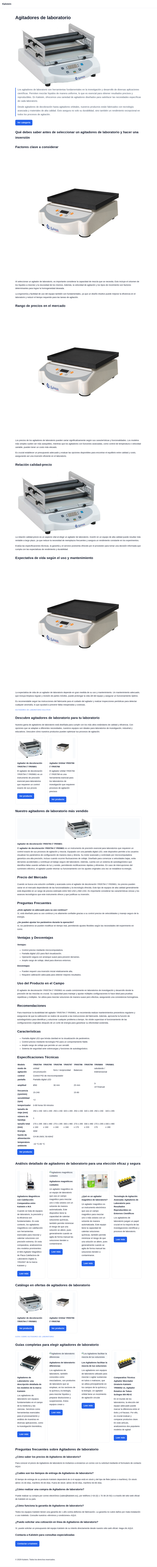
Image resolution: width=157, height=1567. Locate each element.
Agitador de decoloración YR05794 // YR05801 (39, 844)
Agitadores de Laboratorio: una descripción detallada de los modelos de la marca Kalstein (29, 1384)
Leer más (23, 1273)
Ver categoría (23, 122)
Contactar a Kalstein (27, 1544)
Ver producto (25, 796)
